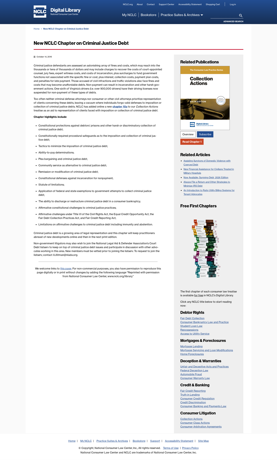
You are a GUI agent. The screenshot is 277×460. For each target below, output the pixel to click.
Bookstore (148, 15)
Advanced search (233, 21)
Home (37, 28)
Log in (233, 4)
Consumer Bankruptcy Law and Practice (204, 322)
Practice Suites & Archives (180, 15)
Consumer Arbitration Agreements (201, 426)
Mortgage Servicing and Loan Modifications (206, 350)
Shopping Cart (213, 4)
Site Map (203, 441)
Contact (151, 4)
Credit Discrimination (193, 402)
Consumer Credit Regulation (197, 398)
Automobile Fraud (191, 374)
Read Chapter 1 (191, 141)
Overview (188, 134)
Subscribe (205, 134)
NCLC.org (128, 4)
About (140, 4)
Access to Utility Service (194, 333)
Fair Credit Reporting (193, 390)
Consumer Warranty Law (195, 378)
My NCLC (129, 15)
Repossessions (189, 329)
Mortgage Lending (191, 346)
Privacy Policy (190, 448)
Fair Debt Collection (192, 318)
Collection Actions (191, 419)
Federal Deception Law (194, 370)
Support (155, 441)
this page (65, 268)
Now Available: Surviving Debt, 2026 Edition (206, 177)
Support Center (166, 4)
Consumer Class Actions (195, 422)
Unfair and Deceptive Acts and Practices (204, 366)
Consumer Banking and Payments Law (203, 406)
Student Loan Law (191, 326)
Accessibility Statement (190, 4)
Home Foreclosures (192, 354)
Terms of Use (171, 448)
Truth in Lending (190, 394)
